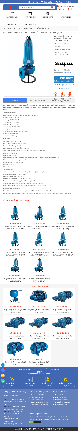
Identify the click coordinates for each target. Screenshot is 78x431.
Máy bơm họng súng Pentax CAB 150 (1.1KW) (62, 311)
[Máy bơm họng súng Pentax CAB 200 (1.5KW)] (15, 323)
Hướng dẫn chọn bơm (61, 399)
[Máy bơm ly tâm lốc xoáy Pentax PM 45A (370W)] (15, 297)
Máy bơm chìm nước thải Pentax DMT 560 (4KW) (15, 280)
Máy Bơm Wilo (43, 417)
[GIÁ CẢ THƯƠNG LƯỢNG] (65, 379)
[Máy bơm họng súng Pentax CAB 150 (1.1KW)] (63, 297)
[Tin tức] (57, 1)
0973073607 (14, 419)
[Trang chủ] (12, 7)
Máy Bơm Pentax (65, 417)
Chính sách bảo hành (37, 397)
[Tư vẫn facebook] (3, 370)
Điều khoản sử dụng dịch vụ (39, 402)
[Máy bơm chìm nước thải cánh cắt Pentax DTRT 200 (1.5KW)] (63, 240)
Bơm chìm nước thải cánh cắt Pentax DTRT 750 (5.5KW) (15, 228)
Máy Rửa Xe (12, 24)
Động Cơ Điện (30, 24)
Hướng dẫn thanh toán (61, 395)
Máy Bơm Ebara (63, 419)
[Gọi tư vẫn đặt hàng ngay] (3, 381)
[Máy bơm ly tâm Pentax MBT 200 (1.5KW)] (39, 349)
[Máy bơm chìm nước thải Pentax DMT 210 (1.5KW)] (39, 266)
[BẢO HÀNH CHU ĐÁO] (12, 379)
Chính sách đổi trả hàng (38, 395)
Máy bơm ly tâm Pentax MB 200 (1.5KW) (15, 363)
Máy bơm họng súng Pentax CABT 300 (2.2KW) (62, 337)
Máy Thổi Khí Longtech (36, 419)
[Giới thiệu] (29, 1)
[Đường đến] (42, 1)
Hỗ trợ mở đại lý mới (61, 404)
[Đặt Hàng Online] (64, 79)
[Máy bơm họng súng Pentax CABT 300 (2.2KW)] (63, 323)
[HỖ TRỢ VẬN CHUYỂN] (30, 379)
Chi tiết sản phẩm (12, 100)
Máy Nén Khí (66, 17)
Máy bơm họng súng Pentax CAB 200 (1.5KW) (15, 337)
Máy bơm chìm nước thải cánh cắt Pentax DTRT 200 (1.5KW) (62, 254)
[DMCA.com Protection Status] (35, 422)
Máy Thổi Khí (30, 17)
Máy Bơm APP (33, 417)
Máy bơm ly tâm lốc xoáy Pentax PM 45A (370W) (15, 311)
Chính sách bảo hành (37, 100)
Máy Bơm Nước (12, 17)
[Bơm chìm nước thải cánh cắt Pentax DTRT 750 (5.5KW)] (15, 213)
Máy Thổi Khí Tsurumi (50, 419)
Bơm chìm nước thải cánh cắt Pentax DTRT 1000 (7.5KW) (39, 254)
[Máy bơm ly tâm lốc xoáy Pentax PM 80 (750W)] (39, 297)
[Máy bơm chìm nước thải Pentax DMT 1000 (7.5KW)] (39, 213)
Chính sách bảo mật (37, 399)
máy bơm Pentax (12, 172)
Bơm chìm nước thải (10, 115)
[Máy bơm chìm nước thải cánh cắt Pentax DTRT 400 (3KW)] (15, 240)
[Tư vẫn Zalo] (3, 365)
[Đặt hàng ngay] (3, 375)
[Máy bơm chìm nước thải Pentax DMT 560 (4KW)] (15, 266)
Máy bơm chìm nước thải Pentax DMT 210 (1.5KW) (39, 280)
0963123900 (8, 421)
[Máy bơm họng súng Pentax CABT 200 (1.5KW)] (39, 323)
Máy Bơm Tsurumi (53, 417)
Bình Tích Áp (48, 17)
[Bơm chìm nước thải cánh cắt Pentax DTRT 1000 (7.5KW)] (39, 240)
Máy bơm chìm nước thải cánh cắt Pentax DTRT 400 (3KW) (15, 254)
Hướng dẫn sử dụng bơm (62, 402)
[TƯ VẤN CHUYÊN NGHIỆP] (47, 379)
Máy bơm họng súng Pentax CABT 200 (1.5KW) (39, 337)
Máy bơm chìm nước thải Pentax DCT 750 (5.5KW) (63, 228)
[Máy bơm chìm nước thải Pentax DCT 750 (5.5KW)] (63, 213)
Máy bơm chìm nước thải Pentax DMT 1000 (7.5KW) (39, 228)
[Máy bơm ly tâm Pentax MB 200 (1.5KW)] (15, 349)
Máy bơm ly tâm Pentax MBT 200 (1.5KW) (39, 363)
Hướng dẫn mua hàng (61, 100)
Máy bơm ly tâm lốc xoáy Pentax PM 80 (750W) (39, 311)
